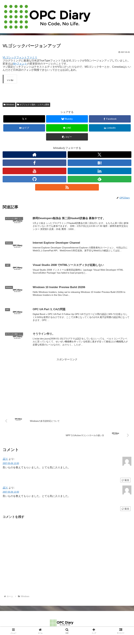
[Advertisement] (67, 385)
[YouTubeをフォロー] (34, 171)
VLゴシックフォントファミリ (20, 57)
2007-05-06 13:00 (11, 463)
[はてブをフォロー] (99, 162)
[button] (67, 137)
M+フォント (20, 63)
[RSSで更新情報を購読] (67, 187)
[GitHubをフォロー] (34, 179)
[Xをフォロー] (99, 154)
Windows (10, 104)
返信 (127, 508)
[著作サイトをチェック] (34, 154)
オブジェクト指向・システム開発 (34, 104)
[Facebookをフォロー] (34, 162)
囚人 (5, 459)
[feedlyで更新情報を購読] (99, 179)
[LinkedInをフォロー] (99, 171)
